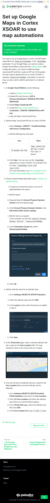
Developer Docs (9, 467)
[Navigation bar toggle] (3, 7)
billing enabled (37, 67)
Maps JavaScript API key (27, 108)
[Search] (46, 7)
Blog (5, 483)
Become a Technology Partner (14, 470)
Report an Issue (38, 425)
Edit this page (10, 422)
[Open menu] (44, 497)
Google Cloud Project (24, 93)
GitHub (40, 2)
